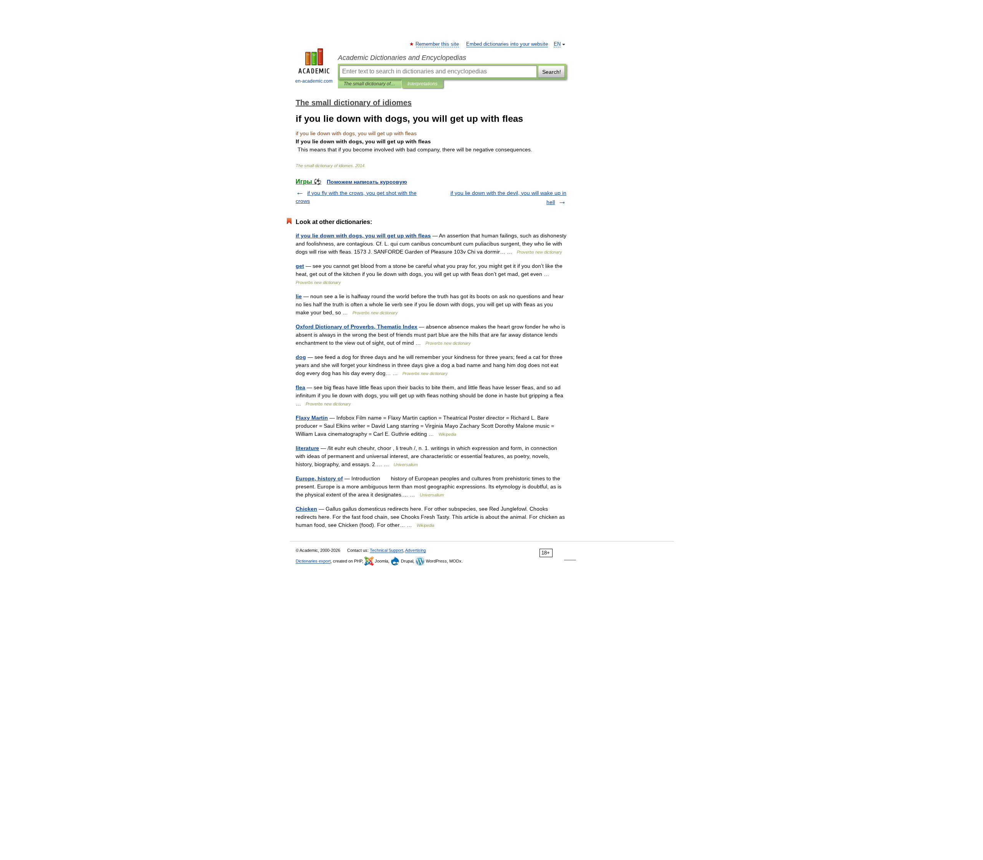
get (300, 266)
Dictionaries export (313, 561)
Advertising (415, 550)
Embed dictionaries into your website (507, 44)
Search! (551, 72)
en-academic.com (314, 81)
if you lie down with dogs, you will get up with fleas (363, 235)
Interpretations (422, 83)
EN (557, 44)
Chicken (306, 509)
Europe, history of (319, 478)
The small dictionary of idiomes (370, 83)
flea (300, 387)
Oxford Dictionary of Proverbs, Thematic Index (356, 327)
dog (301, 357)
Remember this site (437, 44)
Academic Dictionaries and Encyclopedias (402, 57)
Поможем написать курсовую (367, 182)
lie (299, 296)
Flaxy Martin (312, 418)
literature (307, 448)
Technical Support (386, 550)
